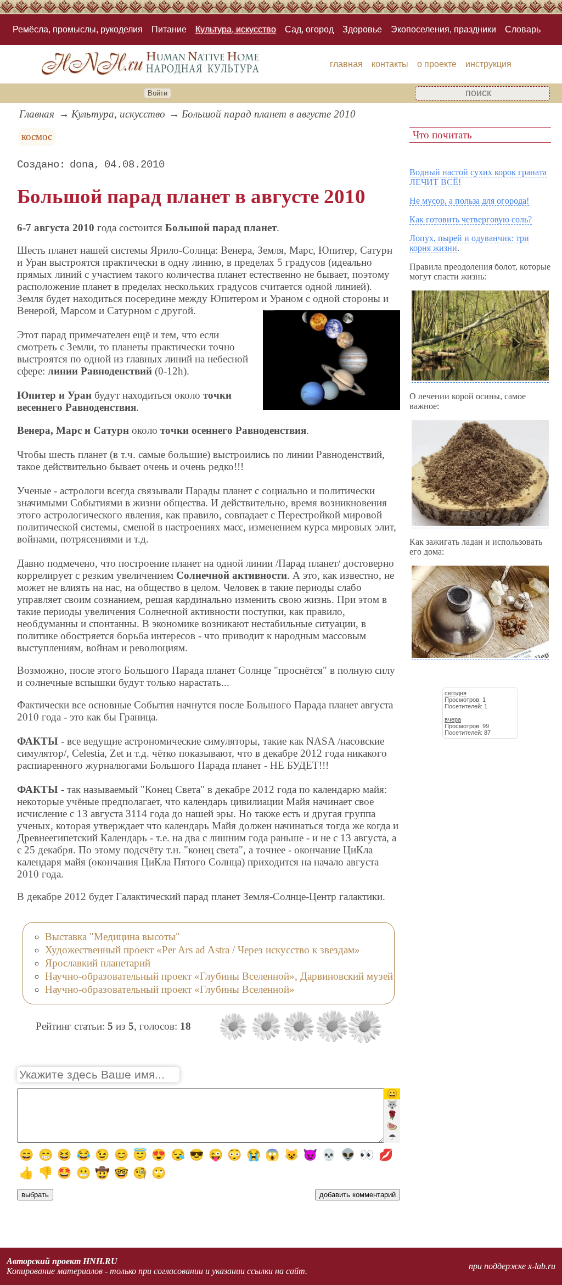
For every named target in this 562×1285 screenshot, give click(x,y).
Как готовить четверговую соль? (470, 219)
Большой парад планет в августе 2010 (269, 114)
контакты (390, 64)
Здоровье (362, 29)
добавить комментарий (357, 1195)
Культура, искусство (235, 29)
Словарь (523, 29)
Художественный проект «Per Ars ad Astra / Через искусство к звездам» (202, 950)
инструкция (488, 64)
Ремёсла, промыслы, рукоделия (78, 29)
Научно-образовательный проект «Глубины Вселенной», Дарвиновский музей (219, 976)
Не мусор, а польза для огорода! (469, 200)
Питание (169, 29)
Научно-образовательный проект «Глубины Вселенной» (170, 989)
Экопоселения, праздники (443, 29)
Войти (157, 93)
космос (36, 136)
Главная (36, 114)
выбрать (35, 1195)
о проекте (437, 64)
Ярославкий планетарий (97, 963)
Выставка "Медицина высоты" (112, 936)
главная (346, 64)
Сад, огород (309, 29)
